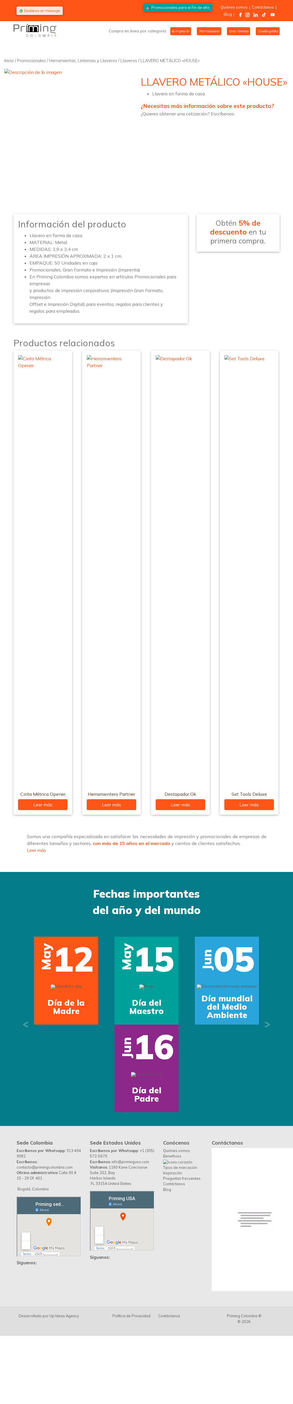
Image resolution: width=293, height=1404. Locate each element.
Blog (228, 14)
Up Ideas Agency (64, 1316)
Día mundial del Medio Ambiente (227, 1006)
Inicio (9, 60)
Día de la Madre (66, 1007)
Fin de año (180, 7)
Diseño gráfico (267, 31)
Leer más (42, 805)
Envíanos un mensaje (41, 10)
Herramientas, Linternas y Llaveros (83, 60)
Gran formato (238, 31)
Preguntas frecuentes (182, 1178)
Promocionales (209, 31)
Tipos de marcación (180, 1167)
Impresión (182, 31)
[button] (25, 1024)
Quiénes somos (234, 7)
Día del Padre (146, 1094)
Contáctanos (263, 7)
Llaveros (128, 60)
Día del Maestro (146, 1007)
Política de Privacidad (131, 1316)
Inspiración (172, 1173)
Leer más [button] (36, 850)
